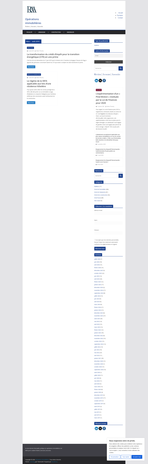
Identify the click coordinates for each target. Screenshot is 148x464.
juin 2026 (96, 262)
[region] (126, 449)
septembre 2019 (98, 403)
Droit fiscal (30, 47)
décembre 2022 (98, 335)
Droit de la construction (34, 74)
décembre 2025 (98, 270)
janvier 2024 (97, 310)
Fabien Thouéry (40, 51)
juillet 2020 (97, 375)
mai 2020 (96, 381)
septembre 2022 (98, 344)
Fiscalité (29, 32)
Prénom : (96, 230)
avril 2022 (97, 355)
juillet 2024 (97, 296)
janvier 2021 (97, 358)
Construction (56, 32)
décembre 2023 (98, 313)
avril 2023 (97, 324)
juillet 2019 (97, 409)
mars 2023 (97, 327)
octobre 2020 (98, 367)
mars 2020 (97, 386)
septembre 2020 (98, 369)
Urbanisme (41, 32)
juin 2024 (96, 299)
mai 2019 (96, 412)
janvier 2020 (97, 392)
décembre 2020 (98, 361)
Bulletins (96, 45)
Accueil (120, 13)
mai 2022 (96, 352)
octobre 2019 (98, 401)
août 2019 (97, 406)
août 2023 (97, 318)
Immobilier (70, 32)
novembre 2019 (98, 398)
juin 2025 (96, 276)
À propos (120, 15)
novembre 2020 (98, 364)
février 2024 (97, 307)
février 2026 (97, 267)
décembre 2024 (98, 287)
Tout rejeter (125, 457)
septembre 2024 (98, 293)
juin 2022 (96, 350)
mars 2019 (97, 418)
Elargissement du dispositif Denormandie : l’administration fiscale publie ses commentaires (108, 151)
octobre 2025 (98, 273)
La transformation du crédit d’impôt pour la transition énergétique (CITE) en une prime (53, 55)
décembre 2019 (98, 395)
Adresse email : (98, 210)
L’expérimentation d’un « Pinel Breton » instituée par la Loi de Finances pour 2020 (108, 98)
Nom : (96, 220)
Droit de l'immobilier (100, 189)
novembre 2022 (98, 338)
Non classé (97, 200)
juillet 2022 (97, 347)
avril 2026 (97, 265)
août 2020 (97, 372)
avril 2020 (97, 384)
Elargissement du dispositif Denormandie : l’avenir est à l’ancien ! (108, 161)
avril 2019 (97, 415)
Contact (120, 18)
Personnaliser (115, 457)
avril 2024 (97, 301)
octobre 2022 (98, 341)
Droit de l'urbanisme (100, 192)
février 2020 (97, 389)
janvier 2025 (97, 284)
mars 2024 (97, 304)
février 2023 (97, 330)
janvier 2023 (97, 333)
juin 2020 (96, 378)
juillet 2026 (97, 259)
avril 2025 (97, 279)
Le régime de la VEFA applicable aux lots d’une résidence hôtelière (39, 83)
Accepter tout (137, 457)
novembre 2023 (98, 316)
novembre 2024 (98, 290)
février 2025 (97, 282)
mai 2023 (96, 321)
